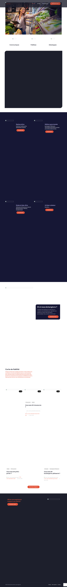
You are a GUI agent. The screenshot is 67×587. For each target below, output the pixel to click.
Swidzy (49, 584)
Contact (59, 584)
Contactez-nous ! (12, 504)
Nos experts (54, 584)
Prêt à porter (13, 468)
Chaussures (28, 402)
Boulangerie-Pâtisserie (54, 468)
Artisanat (46, 468)
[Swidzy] (8, 3)
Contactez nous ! (55, 3)
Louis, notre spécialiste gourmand (50, 478)
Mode (8, 468)
